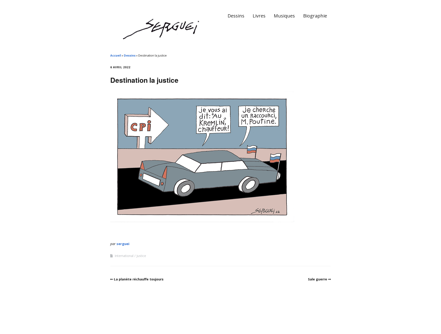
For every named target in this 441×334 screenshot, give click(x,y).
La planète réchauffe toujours (139, 279)
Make (127, 320)
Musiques (284, 16)
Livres (259, 16)
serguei (122, 243)
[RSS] (328, 321)
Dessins (236, 16)
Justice (141, 256)
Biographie (315, 16)
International (124, 256)
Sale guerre (317, 279)
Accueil (115, 55)
